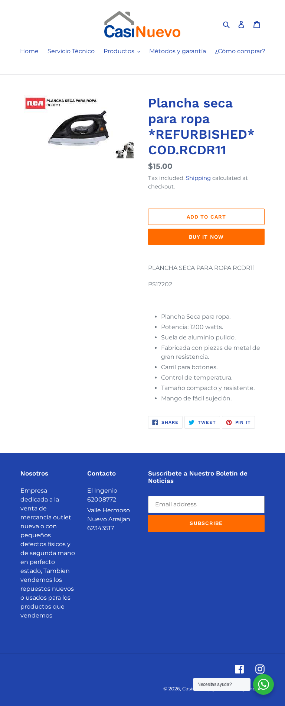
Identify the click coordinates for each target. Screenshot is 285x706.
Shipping (198, 177)
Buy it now (206, 237)
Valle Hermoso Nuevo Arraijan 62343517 (108, 519)
